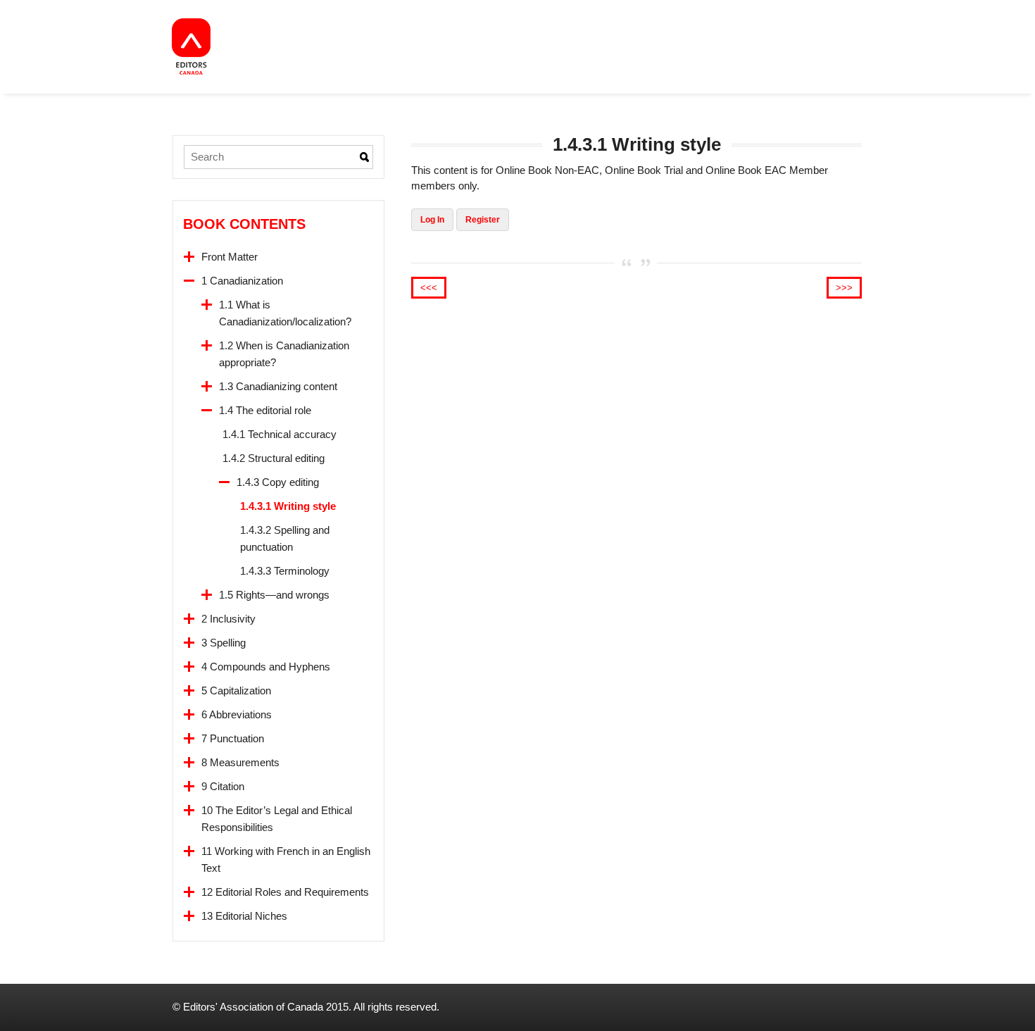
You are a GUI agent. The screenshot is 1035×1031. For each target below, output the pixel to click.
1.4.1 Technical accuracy (279, 434)
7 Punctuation (232, 738)
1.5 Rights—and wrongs (274, 595)
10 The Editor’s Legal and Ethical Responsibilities (276, 818)
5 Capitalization (236, 690)
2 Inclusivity (228, 619)
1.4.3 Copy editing (278, 482)
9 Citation (222, 786)
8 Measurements (240, 762)
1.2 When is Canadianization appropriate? (284, 353)
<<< (428, 287)
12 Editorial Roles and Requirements (285, 892)
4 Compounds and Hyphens (265, 667)
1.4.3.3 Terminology (285, 571)
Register (482, 220)
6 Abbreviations (236, 714)
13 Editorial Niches (244, 916)
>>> (844, 287)
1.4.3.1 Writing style (288, 506)
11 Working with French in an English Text (285, 859)
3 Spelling (223, 643)
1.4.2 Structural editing (273, 458)
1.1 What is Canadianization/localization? (285, 313)
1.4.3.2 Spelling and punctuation (285, 538)
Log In (432, 220)
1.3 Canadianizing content (278, 386)
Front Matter (229, 257)
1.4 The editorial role (265, 410)
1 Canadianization (242, 281)
